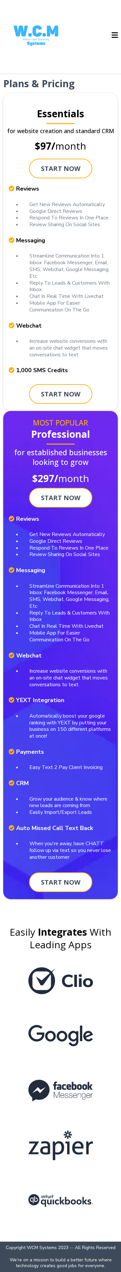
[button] (115, 36)
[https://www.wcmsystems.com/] (36, 35)
